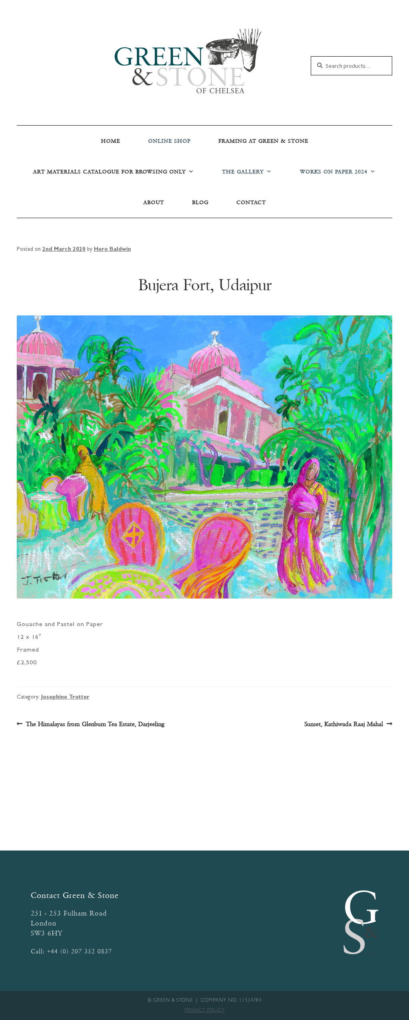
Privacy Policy (205, 1010)
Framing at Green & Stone (263, 141)
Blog (200, 202)
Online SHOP (169, 141)
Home (110, 141)
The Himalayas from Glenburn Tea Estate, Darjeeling (95, 724)
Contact (251, 202)
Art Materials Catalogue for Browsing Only (109, 171)
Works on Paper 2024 (333, 171)
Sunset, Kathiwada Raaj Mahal (343, 724)
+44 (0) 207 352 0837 (79, 951)
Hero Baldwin (112, 249)
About (153, 202)
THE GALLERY (243, 171)
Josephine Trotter (65, 697)
